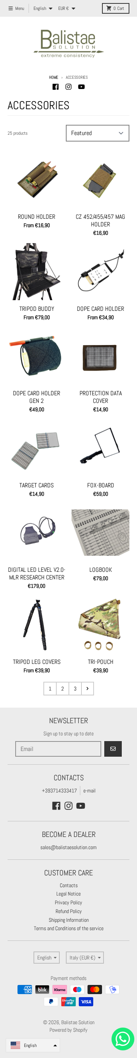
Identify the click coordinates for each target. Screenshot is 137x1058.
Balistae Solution (77, 1022)
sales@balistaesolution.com (68, 847)
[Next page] (87, 689)
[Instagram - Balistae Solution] (68, 87)
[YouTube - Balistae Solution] (81, 87)
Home (53, 77)
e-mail (89, 790)
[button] (33, 1045)
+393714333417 (59, 790)
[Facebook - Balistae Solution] (56, 87)
